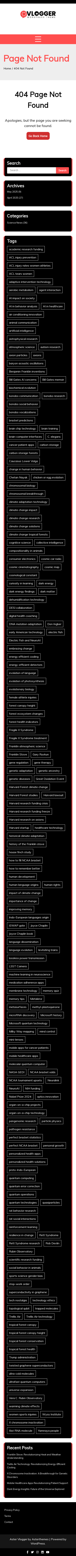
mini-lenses (16, 1039)
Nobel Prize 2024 (20, 1096)
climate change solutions (24, 526)
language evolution (21, 950)
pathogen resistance (22, 1129)
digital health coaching (23, 616)
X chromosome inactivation (26, 1422)
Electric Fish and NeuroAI (25, 640)
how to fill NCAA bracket (25, 860)
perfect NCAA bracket (23, 1145)
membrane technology (23, 990)
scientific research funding (25, 1259)
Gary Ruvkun (41, 754)
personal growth (53, 1145)
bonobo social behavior (23, 404)
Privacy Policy (12, 1510)
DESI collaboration (20, 607)
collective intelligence (49, 542)
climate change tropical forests (28, 534)
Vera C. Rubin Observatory (25, 1398)
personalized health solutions (27, 1162)
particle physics (51, 1121)
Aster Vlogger (18, 1539)
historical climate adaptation (26, 836)
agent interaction (50, 290)
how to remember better (24, 868)
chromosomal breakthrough (26, 493)
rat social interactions (22, 1219)
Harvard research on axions (26, 819)
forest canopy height (22, 705)
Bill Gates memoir (53, 379)
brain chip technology (22, 428)
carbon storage (49, 445)
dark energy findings (22, 591)
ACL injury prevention (22, 257)
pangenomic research (22, 1121)
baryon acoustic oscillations (26, 363)
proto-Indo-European (22, 1170)
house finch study (20, 852)
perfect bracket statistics (25, 1137)
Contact (8, 1522)
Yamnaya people (48, 1430)
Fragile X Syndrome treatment (28, 738)
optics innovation (48, 1096)
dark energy (46, 583)
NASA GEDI (16, 1072)
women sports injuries (23, 1414)
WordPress (38, 1543)
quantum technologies (23, 1202)
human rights (52, 884)
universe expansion (21, 1390)
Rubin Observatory (21, 1251)
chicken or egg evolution (48, 477)
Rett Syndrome (49, 1235)
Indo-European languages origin (29, 917)
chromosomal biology (22, 485)
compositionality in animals (26, 550)
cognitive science (20, 542)
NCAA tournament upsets (25, 1080)
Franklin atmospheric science (27, 746)
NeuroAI (14, 1088)
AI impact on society (22, 298)
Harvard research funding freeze (29, 811)
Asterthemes (40, 1539)
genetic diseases (19, 779)
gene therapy (42, 762)
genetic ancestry (49, 770)
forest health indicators (23, 722)
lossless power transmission (26, 958)
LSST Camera (18, 966)
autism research (50, 347)
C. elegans (54, 436)
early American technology (26, 632)
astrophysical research (23, 339)
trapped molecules (46, 1308)
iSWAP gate (17, 925)
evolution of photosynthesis (26, 681)
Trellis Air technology (39, 1316)
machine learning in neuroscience (29, 974)
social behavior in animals (25, 1267)
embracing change (20, 648)
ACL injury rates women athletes (30, 265)
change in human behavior (25, 469)
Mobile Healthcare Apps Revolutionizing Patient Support (37, 1483)
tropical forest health (22, 1349)
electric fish (55, 632)
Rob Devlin (52, 1243)
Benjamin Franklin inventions (27, 371)
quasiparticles (51, 1202)
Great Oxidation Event (50, 779)
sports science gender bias (26, 1276)
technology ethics (44, 1300)
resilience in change (21, 1235)
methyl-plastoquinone (46, 1007)
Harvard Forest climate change (28, 787)
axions (37, 355)
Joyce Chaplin (39, 925)
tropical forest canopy (23, 1324)
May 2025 (12, 191)
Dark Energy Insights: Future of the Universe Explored (35, 1489)
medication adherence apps (26, 982)
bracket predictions (21, 420)
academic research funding (26, 249)
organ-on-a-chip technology (27, 1113)
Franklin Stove (18, 754)
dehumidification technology (26, 599)
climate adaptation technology (28, 502)
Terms (7, 1516)
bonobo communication (23, 396)
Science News (15, 222)
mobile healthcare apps (23, 1056)
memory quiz (51, 990)
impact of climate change (25, 893)
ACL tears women (20, 273)
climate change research (24, 518)
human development (22, 876)
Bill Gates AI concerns (23, 379)
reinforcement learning (23, 1227)
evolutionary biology (21, 689)
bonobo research (54, 396)
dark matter (47, 591)
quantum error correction (24, 1186)
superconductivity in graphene (28, 1292)
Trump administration (22, 1357)
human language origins (24, 884)
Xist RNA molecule (20, 1430)
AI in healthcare (53, 306)
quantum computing (21, 1178)
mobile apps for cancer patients (29, 1047)
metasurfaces (18, 1007)
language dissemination (24, 942)
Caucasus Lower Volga (23, 461)
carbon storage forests (23, 453)
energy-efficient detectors (25, 665)
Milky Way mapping (21, 1031)
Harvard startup (19, 827)
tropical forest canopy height (27, 1333)
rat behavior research (22, 1210)
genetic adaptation (21, 770)
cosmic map (52, 567)
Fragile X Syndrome (21, 730)
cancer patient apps (21, 445)
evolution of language (22, 673)
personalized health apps (25, 1153)
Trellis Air (15, 1316)
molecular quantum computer (27, 1064)
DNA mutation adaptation (25, 624)
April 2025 (12, 197)
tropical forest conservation (26, 1341)
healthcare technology (49, 827)
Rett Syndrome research (24, 1243)
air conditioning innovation (25, 314)
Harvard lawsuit (53, 795)
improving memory (20, 909)
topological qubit (19, 1308)
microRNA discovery (22, 1015)
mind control (47, 1031)
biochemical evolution (22, 387)
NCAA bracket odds (42, 1072)
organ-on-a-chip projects (25, 1104)
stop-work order (19, 1284)
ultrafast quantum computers (27, 1381)
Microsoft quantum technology (28, 1023)
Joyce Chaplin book (21, 933)
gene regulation (18, 762)
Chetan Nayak (18, 477)
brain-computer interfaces (25, 436)
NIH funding (32, 1088)
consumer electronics (22, 559)
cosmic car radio (51, 559)
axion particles (18, 355)
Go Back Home (38, 136)
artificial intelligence (21, 330)
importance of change (23, 901)
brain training (50, 428)
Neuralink (53, 1080)
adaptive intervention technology (30, 282)
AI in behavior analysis (23, 306)
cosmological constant (23, 575)
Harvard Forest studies (23, 795)
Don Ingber (54, 624)
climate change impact (23, 510)
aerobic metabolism (21, 290)
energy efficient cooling (24, 656)
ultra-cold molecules (21, 1373)
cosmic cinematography (24, 567)
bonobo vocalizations (22, 412)
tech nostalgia (18, 1300)
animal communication (23, 322)
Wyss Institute (51, 1414)
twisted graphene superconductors (31, 1365)
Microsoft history (51, 1015)
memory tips (17, 999)
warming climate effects (24, 1406)
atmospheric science (22, 347)
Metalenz (36, 999)
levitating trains (48, 950)
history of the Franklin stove (26, 844)
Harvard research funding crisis (28, 803)
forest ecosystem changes (26, 713)
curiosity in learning (21, 583)
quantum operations (21, 1194)
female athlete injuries (23, 697)
